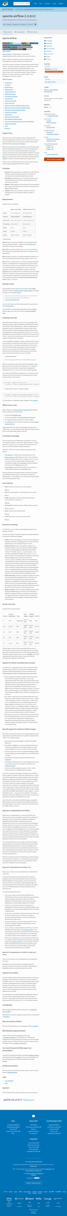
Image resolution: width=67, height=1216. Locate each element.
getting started (28, 291)
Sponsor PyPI (54, 1131)
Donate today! (33, 1166)
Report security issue (33, 1145)
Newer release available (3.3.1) (54, 71)
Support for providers (11, 112)
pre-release (28, 9)
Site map (33, 1175)
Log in (54, 3)
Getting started (9, 89)
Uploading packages (12, 1127)
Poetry (32, 364)
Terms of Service (32, 1143)
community (19, 1035)
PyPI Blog (32, 1125)
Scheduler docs (31, 244)
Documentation (9, 1081)
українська (34, 1191)
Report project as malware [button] (54, 159)
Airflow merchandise (10, 124)
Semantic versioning (10, 101)
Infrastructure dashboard (33, 1127)
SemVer (25, 529)
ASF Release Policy (16, 415)
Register (61, 3)
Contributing (8, 115)
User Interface (9, 99)
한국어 (39, 1193)
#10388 (4, 271)
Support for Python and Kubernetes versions (17, 105)
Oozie (16, 144)
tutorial (19, 293)
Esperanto (34, 1193)
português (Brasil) (27, 1191)
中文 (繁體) (58, 1191)
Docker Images (9, 457)
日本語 (20, 1191)
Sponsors (47, 3)
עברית (29, 1193)
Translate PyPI (53, 1129)
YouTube (48, 59)
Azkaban (23, 144)
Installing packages (12, 1125)
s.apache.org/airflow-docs (12, 300)
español (10, 1191)
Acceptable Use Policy (33, 1151)
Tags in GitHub (9, 467)
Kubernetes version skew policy (28, 673)
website (4, 1061)
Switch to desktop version (33, 1183)
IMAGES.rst (18, 465)
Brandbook (18, 1057)
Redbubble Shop (12, 1072)
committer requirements (20, 1043)
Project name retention (12, 1131)
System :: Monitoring (52, 154)
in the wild (35, 1026)
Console (49, 121)
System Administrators (53, 134)
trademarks (48, 1169)
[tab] (7, 32)
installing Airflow (19, 291)
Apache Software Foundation (22, 410)
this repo (9, 1059)
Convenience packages (11, 96)
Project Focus (8, 83)
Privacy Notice (33, 1149)
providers (35, 400)
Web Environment (51, 123)
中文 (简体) (51, 1191)
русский (64, 1191)
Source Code (49, 54)
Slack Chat (49, 51)
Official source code (10, 94)
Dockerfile (8, 760)
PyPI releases (8, 455)
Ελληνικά (40, 1191)
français (15, 1191)
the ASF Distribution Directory (27, 417)
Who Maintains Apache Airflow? (13, 119)
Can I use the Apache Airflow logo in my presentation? (19, 121)
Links (6, 126)
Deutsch (45, 1191)
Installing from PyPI (10, 92)
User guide (12, 1129)
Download (49, 43)
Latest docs (23, 463)
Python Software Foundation (33, 1171)
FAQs (13, 1133)
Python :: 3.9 (50, 149)
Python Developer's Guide (9, 673)
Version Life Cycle (9, 103)
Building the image (10, 766)
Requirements (9, 87)
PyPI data (47, 66)
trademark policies (34, 1055)
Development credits (53, 1133)
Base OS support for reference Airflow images (17, 108)
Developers (50, 132)
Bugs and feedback (54, 1125)
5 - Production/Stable (52, 116)
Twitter (48, 57)
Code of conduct (32, 1147)
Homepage (49, 41)
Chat (6, 1083)
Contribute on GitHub (53, 1127)
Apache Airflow (6, 54)
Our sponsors (33, 1133)
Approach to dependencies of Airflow (15, 110)
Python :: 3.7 (50, 146)
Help (35, 3)
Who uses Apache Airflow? (12, 117)
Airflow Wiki (10, 306)
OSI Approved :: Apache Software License (53, 140)
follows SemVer (29, 930)
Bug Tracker (49, 46)
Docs (40, 3)
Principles (7, 85)
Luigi (13, 144)
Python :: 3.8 (50, 147)
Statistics (33, 1129)
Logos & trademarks (33, 1131)
